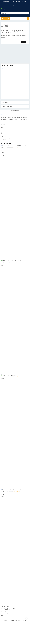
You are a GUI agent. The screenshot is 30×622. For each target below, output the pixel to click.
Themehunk (23, 620)
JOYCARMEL (11, 620)
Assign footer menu (15, 110)
